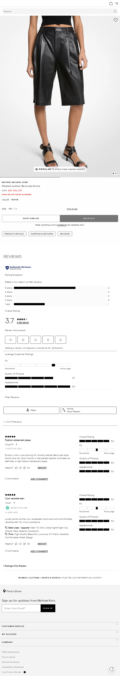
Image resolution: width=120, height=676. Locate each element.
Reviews (65, 233)
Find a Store (13, 591)
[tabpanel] (60, 96)
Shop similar (31, 218)
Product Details (14, 233)
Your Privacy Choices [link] (12, 672)
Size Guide (72, 209)
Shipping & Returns (42, 233)
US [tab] (16, 209)
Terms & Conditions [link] (10, 662)
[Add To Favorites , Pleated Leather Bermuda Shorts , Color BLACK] (116, 20)
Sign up (48, 608)
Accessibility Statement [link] (13, 667)
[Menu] (116, 3)
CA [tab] (10, 209)
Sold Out (89, 218)
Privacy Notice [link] (8, 657)
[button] (111, 669)
